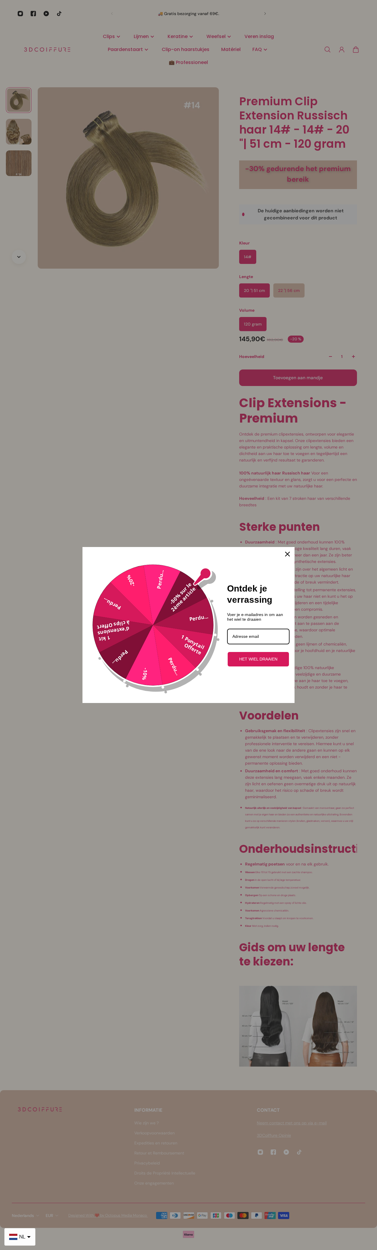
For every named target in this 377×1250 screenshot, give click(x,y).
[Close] (287, 554)
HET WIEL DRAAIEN (258, 659)
